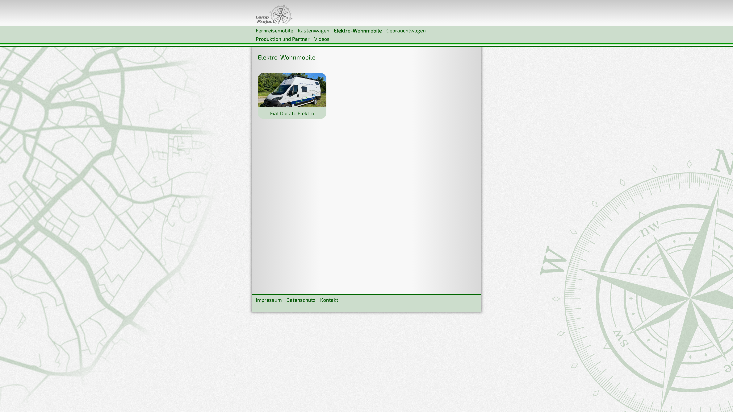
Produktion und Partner (283, 39)
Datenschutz (301, 300)
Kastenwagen (313, 30)
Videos (322, 39)
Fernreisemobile (274, 30)
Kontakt (329, 300)
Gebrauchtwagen (406, 30)
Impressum (269, 300)
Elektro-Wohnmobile (358, 30)
